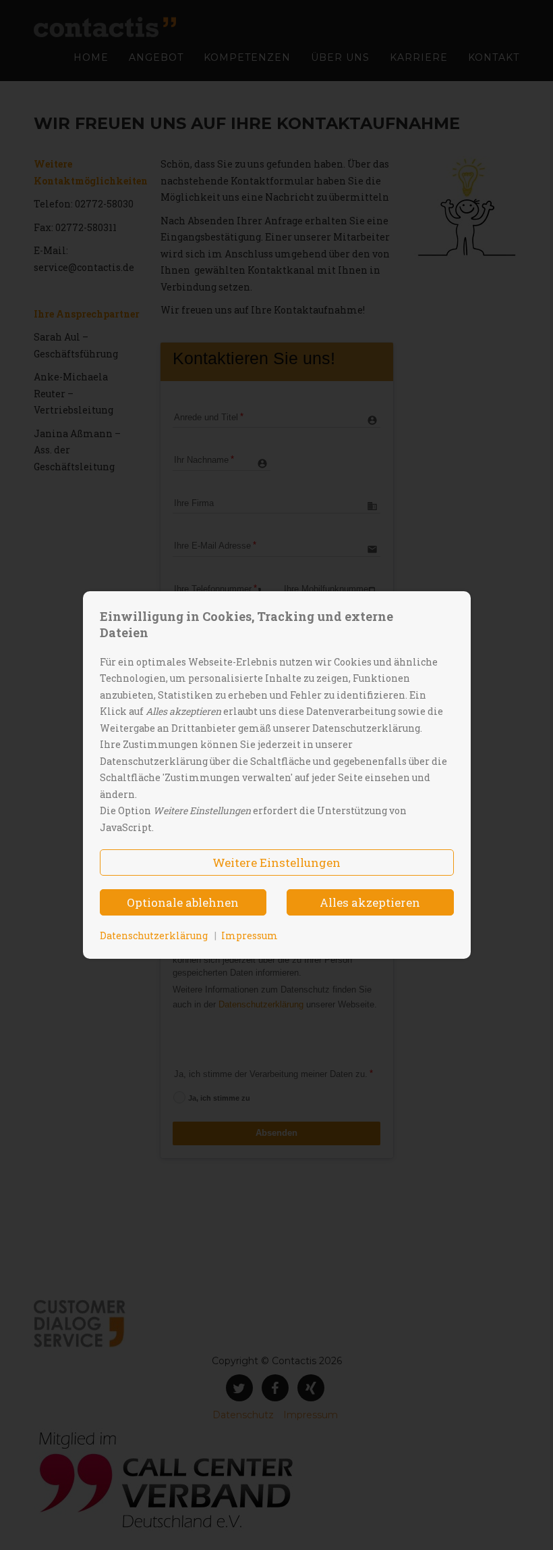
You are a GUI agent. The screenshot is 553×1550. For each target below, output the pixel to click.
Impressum (249, 935)
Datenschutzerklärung (154, 935)
